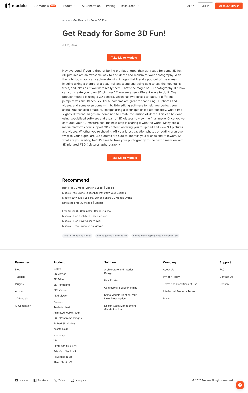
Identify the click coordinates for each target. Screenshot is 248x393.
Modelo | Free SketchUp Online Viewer (84, 216)
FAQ (222, 269)
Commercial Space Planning (120, 287)
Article (19, 291)
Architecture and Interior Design (118, 271)
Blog (17, 269)
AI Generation (23, 305)
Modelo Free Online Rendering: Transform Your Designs (94, 192)
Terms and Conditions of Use (180, 283)
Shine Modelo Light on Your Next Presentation (120, 296)
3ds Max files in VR (65, 351)
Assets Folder (61, 328)
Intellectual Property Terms (179, 291)
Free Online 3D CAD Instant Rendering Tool (86, 210)
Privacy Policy (171, 276)
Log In (205, 5)
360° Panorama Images (68, 318)
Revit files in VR (63, 356)
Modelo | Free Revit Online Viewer (81, 220)
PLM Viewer (61, 295)
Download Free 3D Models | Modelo (82, 202)
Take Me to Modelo (124, 57)
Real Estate (110, 280)
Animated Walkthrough (67, 312)
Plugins (19, 283)
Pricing (167, 298)
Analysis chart (62, 307)
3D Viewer (60, 273)
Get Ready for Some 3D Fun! (90, 20)
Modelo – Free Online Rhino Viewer (82, 225)
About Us (168, 269)
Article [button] (66, 20)
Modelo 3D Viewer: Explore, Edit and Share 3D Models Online (97, 197)
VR (55, 340)
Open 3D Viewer (229, 5)
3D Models (21, 298)
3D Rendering (62, 284)
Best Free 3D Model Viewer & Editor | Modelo (88, 187)
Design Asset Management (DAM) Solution (120, 307)
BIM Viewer (60, 290)
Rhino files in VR (63, 362)
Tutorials (20, 276)
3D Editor (59, 279)
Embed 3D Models (64, 323)
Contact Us (226, 276)
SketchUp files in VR (66, 345)
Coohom (224, 283)
